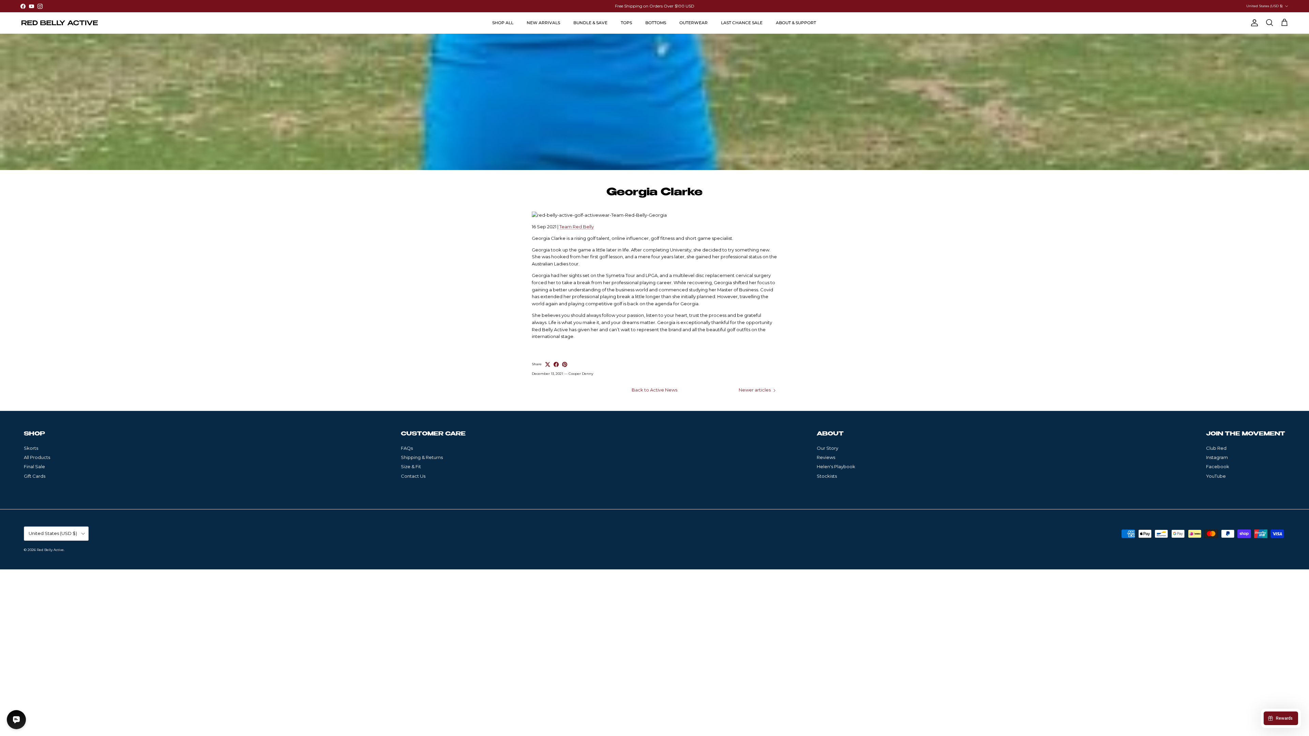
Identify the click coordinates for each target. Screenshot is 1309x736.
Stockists (827, 476)
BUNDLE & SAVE (590, 22)
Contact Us (413, 476)
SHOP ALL (502, 22)
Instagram (1217, 457)
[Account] (1253, 23)
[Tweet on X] (547, 364)
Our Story (827, 448)
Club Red (1216, 448)
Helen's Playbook (836, 466)
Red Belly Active (50, 550)
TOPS (626, 22)
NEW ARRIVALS (543, 22)
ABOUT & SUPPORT (796, 22)
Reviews (826, 457)
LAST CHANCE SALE (742, 22)
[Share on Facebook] (556, 364)
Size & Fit (411, 466)
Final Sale (34, 466)
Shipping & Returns (422, 457)
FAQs (407, 448)
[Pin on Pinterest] (564, 364)
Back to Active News (654, 390)
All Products (37, 457)
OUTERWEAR (693, 22)
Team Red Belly (576, 226)
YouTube (1216, 476)
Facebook (1217, 466)
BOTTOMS (655, 22)
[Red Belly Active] (59, 23)
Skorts (31, 448)
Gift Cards (34, 476)
